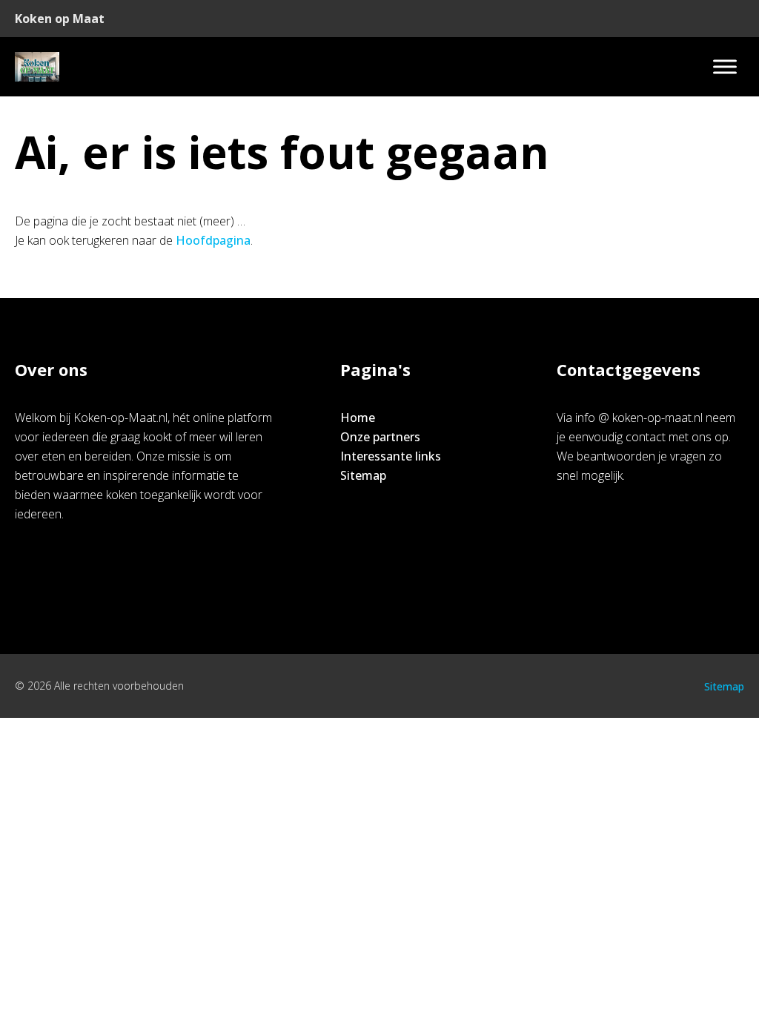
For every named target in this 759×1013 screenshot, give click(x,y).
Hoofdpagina (213, 240)
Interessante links (390, 456)
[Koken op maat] (37, 67)
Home (357, 417)
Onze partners (380, 437)
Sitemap (363, 475)
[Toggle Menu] (725, 66)
